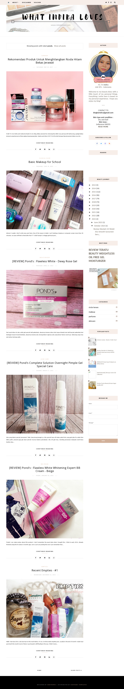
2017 (94, 199)
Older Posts (76, 670)
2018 (94, 202)
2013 (94, 185)
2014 (94, 189)
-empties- (44, 566)
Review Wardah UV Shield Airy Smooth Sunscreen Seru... (104, 232)
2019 (94, 206)
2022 (94, 216)
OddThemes (51, 684)
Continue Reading (44, 143)
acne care (45, 359)
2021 (94, 212)
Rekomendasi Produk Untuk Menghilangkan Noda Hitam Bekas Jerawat (45, 60)
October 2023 (99, 226)
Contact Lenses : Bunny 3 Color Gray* (107, 340)
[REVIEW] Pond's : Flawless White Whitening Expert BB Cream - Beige (44, 469)
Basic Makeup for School (44, 162)
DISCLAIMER (26, 2)
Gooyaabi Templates (79, 684)
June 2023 (98, 223)
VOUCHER (37, 2)
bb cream (44, 464)
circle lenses (93, 308)
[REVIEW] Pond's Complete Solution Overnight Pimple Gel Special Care (45, 364)
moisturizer (45, 257)
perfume (92, 317)
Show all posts (60, 46)
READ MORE (103, 127)
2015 (94, 192)
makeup (92, 312)
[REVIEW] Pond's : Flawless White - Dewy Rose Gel (44, 261)
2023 (94, 219)
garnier (44, 55)
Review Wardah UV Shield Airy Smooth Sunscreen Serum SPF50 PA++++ (105, 352)
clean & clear (44, 158)
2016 (94, 195)
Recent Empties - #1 (45, 570)
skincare (92, 321)
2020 (94, 209)
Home (39, 670)
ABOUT (15, 2)
